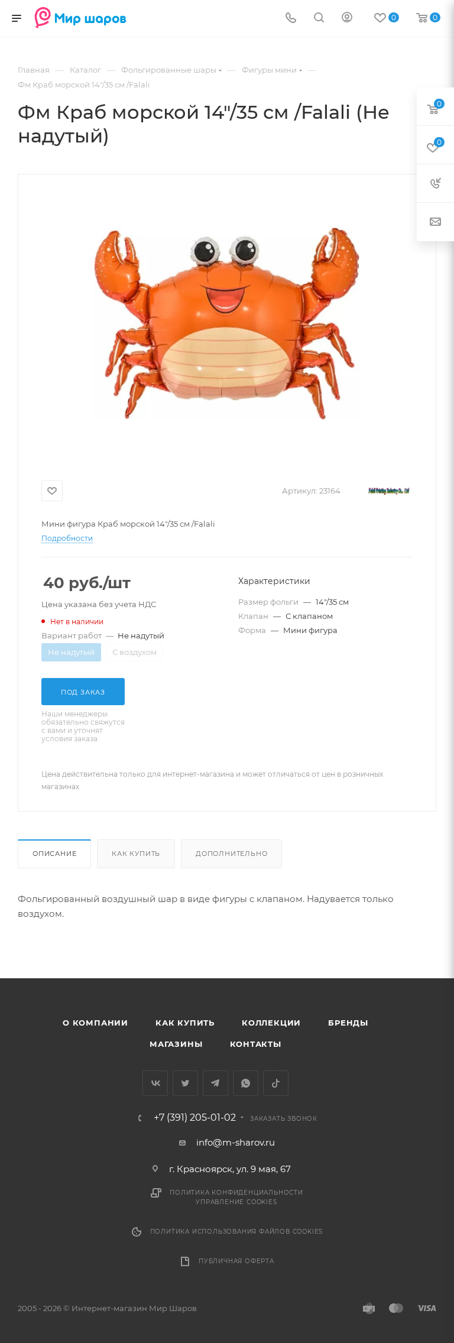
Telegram (215, 1083)
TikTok (275, 1083)
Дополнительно (231, 853)
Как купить (136, 853)
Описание (54, 853)
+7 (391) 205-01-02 (195, 1118)
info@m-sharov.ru (235, 1142)
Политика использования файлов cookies (236, 1231)
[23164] (227, 323)
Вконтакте (155, 1083)
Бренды (348, 1022)
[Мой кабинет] (347, 18)
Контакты (255, 1044)
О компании (95, 1022)
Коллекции (271, 1022)
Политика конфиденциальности (236, 1192)
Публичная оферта (236, 1261)
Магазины (176, 1044)
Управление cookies (236, 1202)
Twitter (185, 1083)
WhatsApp (245, 1083)
